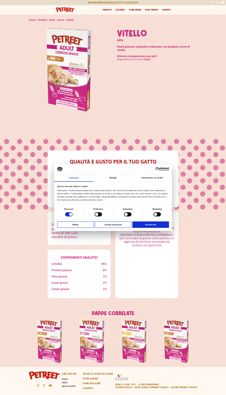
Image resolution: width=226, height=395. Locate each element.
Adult (52, 19)
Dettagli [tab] (113, 178)
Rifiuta (75, 225)
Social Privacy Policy (184, 387)
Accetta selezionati (113, 225)
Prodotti (107, 10)
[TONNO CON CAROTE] (50, 343)
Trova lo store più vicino (98, 373)
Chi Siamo (120, 10)
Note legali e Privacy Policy (152, 387)
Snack (60, 19)
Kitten (65, 379)
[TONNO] (92, 343)
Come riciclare (92, 383)
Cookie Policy (123, 387)
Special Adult (68, 386)
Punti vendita (151, 10)
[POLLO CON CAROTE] (176, 343)
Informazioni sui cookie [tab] (152, 178)
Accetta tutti (150, 225)
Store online (135, 10)
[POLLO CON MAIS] (134, 343)
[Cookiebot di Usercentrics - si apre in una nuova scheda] (157, 169)
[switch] (98, 214)
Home (32, 19)
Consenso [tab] (73, 178)
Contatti (166, 10)
